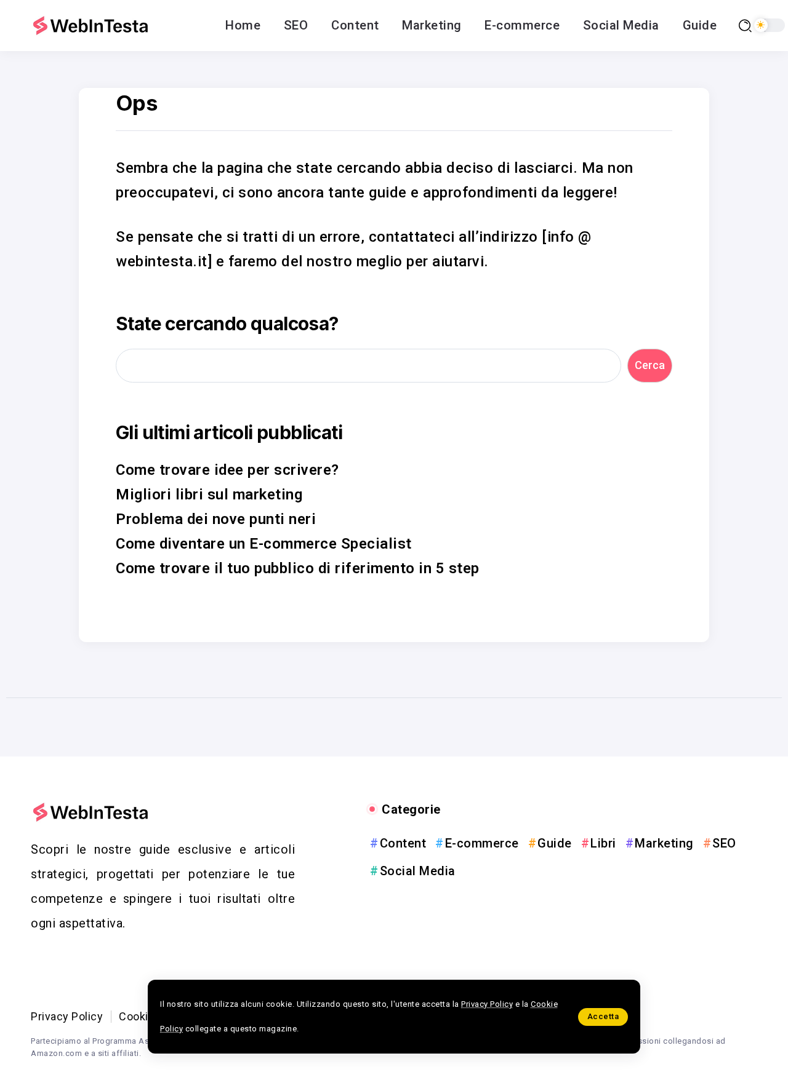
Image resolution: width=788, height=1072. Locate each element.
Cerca (650, 365)
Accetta (603, 1016)
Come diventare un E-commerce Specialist (264, 543)
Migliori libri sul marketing (209, 494)
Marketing (664, 843)
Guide (554, 843)
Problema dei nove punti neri (216, 519)
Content (403, 843)
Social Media (418, 871)
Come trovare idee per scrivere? (227, 469)
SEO (724, 843)
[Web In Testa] (92, 25)
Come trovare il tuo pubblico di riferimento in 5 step (298, 568)
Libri (603, 843)
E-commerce (482, 843)
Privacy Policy (487, 1004)
